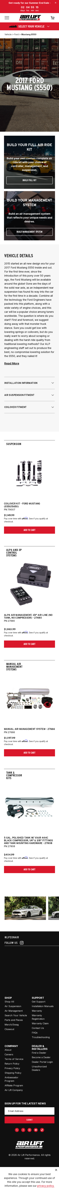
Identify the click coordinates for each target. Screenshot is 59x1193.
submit (29, 1119)
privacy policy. (45, 1185)
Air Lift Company (14, 1090)
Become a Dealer (41, 1057)
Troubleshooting (41, 1037)
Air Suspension (13, 1006)
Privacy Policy (12, 1068)
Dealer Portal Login (42, 1061)
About (8, 1049)
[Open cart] (52, 18)
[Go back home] (30, 18)
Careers (9, 1054)
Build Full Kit (30, 180)
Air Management (14, 1010)
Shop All (9, 1001)
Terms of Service (14, 1059)
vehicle (8, 34)
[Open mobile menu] (7, 18)
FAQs (35, 1032)
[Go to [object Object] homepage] (29, 1145)
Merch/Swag (12, 1024)
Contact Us (38, 1028)
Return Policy (12, 1063)
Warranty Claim (40, 1023)
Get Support (38, 1001)
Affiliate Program (14, 1085)
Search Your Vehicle (16, 1015)
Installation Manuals (43, 1006)
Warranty (37, 1010)
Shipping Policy (13, 1072)
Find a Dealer (39, 1052)
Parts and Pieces (14, 1020)
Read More (11, 363)
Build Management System (29, 231)
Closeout (9, 1029)
